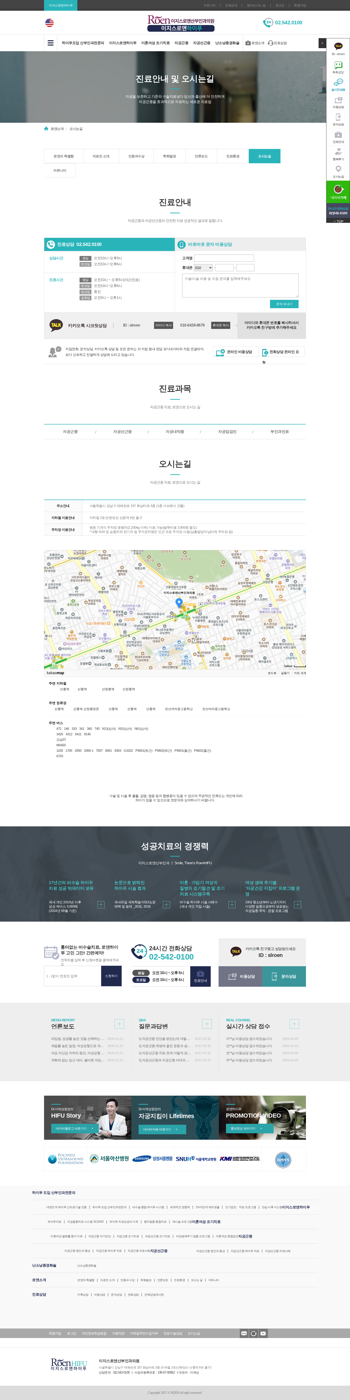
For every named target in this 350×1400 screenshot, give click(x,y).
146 (66, 729)
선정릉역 (108, 689)
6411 (78, 734)
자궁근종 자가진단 (99, 1236)
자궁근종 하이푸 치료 (109, 1250)
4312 (69, 734)
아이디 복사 (163, 325)
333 (74, 729)
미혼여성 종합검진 (227, 1236)
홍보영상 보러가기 (246, 1128)
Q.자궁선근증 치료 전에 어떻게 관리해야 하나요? (166, 1053)
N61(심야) (141, 729)
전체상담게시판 (154, 1294)
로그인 (280, 5)
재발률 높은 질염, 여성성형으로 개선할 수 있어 (78, 1046)
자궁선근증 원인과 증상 (210, 1251)
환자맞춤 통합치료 (155, 1221)
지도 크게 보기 (303, 673)
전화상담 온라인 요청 (280, 353)
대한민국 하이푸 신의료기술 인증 (66, 1207)
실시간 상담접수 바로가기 (294, 1024)
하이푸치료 (54, 1221)
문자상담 (338, 124)
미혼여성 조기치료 (155, 43)
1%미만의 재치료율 (208, 1207)
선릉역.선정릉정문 (86, 709)
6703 (59, 756)
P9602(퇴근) (163, 750)
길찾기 (285, 673)
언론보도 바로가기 (119, 1024)
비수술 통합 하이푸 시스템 (148, 1207)
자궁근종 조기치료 (128, 1236)
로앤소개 (257, 43)
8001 (108, 750)
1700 (68, 750)
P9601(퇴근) (143, 750)
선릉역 (64, 689)
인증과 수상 (127, 1280)
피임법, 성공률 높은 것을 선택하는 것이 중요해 (78, 1039)
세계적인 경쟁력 (180, 1207)
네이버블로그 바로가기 (74, 1128)
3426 (59, 734)
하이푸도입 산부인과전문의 (83, 43)
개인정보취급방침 (94, 1333)
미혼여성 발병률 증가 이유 (66, 1236)
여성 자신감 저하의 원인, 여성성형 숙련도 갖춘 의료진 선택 (78, 1053)
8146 (87, 734)
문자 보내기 (284, 304)
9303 (118, 750)
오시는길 (338, 176)
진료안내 (231, 5)
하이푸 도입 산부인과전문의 (109, 1207)
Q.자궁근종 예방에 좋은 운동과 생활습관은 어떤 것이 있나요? (166, 1046)
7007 (99, 750)
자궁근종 (181, 43)
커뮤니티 (209, 5)
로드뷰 (272, 673)
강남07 (61, 739)
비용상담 (338, 107)
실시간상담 (338, 89)
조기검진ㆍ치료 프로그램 (240, 1207)
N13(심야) (109, 729)
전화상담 (133, 1294)
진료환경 (232, 156)
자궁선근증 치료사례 (277, 1251)
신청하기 (111, 976)
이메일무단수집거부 (144, 1333)
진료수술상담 (173, 1333)
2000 (78, 750)
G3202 (128, 750)
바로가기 (101, 904)
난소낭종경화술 (227, 43)
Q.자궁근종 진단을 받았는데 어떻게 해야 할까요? (166, 1039)
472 (58, 729)
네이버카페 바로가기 (160, 1129)
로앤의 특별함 (64, 156)
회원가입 (300, 5)
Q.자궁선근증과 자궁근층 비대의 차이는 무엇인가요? (166, 1060)
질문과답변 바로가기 (207, 1024)
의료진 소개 (101, 156)
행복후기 (338, 159)
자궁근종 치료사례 (139, 1250)
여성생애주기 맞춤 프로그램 (193, 1236)
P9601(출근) (183, 750)
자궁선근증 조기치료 (157, 1236)
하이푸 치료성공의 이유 (124, 1221)
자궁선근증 (201, 43)
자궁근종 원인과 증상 (77, 1250)
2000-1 (88, 750)
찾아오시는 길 (256, 5)
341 (81, 729)
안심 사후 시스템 (272, 1207)
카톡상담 (82, 1294)
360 (89, 729)
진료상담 (280, 43)
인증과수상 (136, 156)
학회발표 (169, 156)
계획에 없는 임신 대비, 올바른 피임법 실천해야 (78, 1060)
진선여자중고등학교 (179, 709)
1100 (59, 750)
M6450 (61, 745)
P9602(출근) (202, 750)
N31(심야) (125, 729)
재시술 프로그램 (182, 1221)
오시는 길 (197, 1280)
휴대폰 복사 (221, 325)
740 (97, 729)
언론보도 (201, 156)
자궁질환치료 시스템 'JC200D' (85, 1221)
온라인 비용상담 (239, 352)
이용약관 (118, 1333)
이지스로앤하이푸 (123, 43)
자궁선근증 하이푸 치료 (245, 1251)
